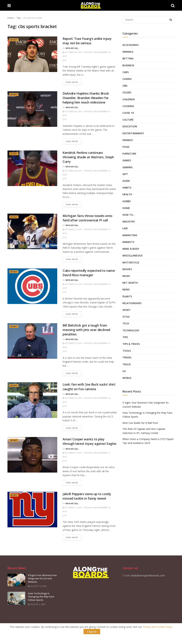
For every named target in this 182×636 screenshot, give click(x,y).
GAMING (127, 167)
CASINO (127, 79)
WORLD (126, 378)
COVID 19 (128, 113)
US (124, 371)
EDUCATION (129, 126)
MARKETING (129, 235)
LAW (125, 228)
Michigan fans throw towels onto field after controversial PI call (87, 218)
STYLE (126, 316)
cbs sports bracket (32, 17)
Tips (125, 337)
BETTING (127, 58)
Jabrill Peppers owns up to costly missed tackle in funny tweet (87, 496)
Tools (126, 350)
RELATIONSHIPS (131, 303)
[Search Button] (171, 19)
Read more (72, 82)
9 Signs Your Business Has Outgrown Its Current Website (42, 578)
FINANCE (127, 140)
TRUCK (126, 364)
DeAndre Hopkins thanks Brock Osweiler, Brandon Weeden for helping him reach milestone (86, 97)
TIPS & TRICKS (131, 344)
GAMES (126, 160)
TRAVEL (127, 357)
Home (10, 17)
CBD (124, 85)
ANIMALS (127, 51)
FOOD (125, 147)
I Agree (92, 631)
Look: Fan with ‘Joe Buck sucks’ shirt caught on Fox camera (89, 386)
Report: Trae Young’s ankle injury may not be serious (87, 40)
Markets (128, 242)
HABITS (126, 187)
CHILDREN (128, 99)
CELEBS (126, 92)
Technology (130, 330)
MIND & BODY (130, 248)
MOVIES (127, 269)
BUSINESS (128, 65)
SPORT (13, 39)
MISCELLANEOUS (132, 255)
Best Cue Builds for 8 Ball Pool (140, 423)
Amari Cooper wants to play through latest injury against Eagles (89, 441)
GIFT (125, 174)
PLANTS (127, 296)
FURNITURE (129, 153)
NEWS (126, 289)
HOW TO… (128, 214)
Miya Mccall (72, 48)
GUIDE (126, 180)
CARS (125, 72)
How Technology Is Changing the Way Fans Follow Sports (41, 596)
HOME (126, 208)
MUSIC (126, 276)
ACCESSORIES (130, 45)
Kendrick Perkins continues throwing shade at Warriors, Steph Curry (88, 157)
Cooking (128, 106)
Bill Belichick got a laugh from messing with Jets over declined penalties (86, 329)
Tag (18, 17)
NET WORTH (130, 282)
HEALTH (127, 194)
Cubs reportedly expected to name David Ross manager (89, 272)
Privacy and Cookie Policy (157, 627)
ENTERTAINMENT (133, 133)
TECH (125, 323)
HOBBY (126, 201)
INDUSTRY (128, 221)
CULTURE (128, 119)
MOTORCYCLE (130, 262)
